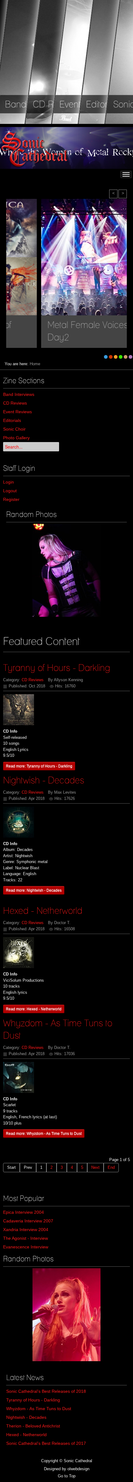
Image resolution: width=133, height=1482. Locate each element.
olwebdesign (78, 1469)
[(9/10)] (66, 570)
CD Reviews (15, 403)
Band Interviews (18, 394)
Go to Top (66, 1476)
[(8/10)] (66, 1314)
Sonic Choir (14, 429)
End (111, 1167)
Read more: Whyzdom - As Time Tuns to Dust (44, 1133)
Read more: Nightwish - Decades (34, 890)
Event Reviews (17, 411)
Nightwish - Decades (43, 780)
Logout (10, 490)
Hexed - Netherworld (42, 910)
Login (8, 482)
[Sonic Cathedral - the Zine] (35, 148)
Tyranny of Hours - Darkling (56, 667)
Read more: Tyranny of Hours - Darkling (39, 766)
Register (11, 499)
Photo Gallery (16, 437)
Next (95, 1167)
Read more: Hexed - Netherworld (34, 1009)
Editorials (12, 420)
